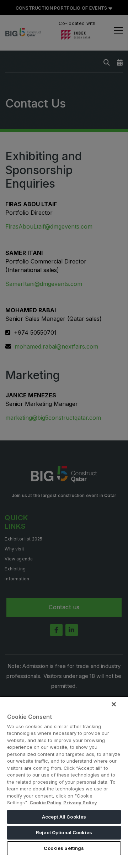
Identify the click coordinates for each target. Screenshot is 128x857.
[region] (64, 776)
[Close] (114, 704)
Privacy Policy (80, 802)
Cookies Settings (64, 848)
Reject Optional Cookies (64, 832)
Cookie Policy (46, 802)
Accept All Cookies (64, 817)
